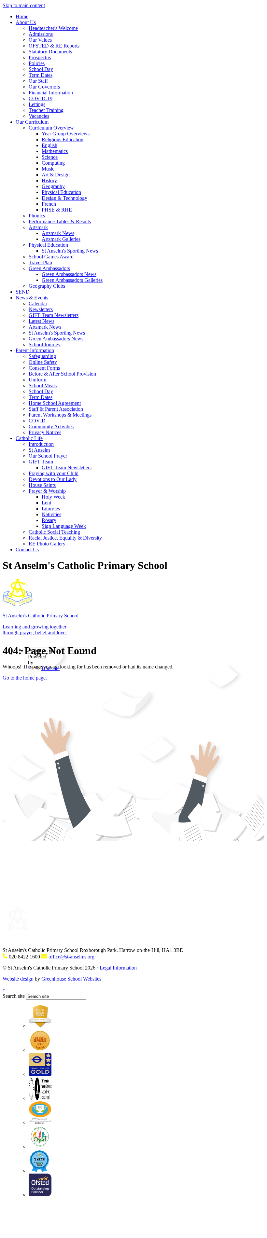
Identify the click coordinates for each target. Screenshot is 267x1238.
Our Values (40, 40)
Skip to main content (24, 5)
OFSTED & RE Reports (54, 45)
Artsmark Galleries (61, 239)
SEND (23, 292)
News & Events (32, 297)
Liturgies (51, 508)
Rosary (49, 520)
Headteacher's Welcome (53, 28)
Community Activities (51, 426)
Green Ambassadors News (69, 274)
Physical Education (61, 192)
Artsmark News (58, 233)
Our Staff (38, 81)
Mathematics (55, 151)
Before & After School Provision (62, 374)
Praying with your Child (53, 473)
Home (22, 16)
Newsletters (41, 309)
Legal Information (118, 967)
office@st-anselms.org (70, 956)
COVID (37, 420)
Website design (18, 979)
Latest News (41, 321)
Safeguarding (42, 356)
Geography (53, 186)
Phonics (37, 215)
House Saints (42, 485)
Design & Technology (64, 198)
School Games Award (51, 256)
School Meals (43, 385)
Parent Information (35, 350)
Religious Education (62, 139)
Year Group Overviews (66, 133)
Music (48, 169)
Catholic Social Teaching (54, 532)
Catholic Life (29, 438)
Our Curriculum (32, 122)
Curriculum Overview (51, 128)
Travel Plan (40, 262)
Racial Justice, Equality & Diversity (65, 538)
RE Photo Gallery (47, 543)
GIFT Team (41, 461)
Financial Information (51, 92)
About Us (26, 22)
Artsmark (38, 227)
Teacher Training (46, 110)
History (49, 180)
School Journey (45, 344)
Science (50, 157)
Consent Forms (44, 368)
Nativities (51, 514)
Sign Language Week (64, 526)
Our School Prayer (48, 456)
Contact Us (27, 549)
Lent (46, 502)
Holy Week (53, 497)
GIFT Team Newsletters (53, 315)
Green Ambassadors (49, 268)
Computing (53, 163)
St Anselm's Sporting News (70, 251)
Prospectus (40, 57)
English (49, 145)
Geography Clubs (47, 286)
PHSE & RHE (57, 210)
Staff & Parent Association (56, 409)
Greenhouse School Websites (71, 979)
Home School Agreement (55, 403)
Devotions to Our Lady (53, 479)
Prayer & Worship (47, 491)
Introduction (41, 444)
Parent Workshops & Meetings (60, 415)
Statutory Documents (50, 51)
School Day (41, 69)
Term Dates (40, 75)
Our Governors (44, 86)
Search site (14, 996)
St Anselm (39, 450)
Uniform (37, 379)
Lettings (37, 104)
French (49, 204)
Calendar (38, 303)
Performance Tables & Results (60, 221)
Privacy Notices (45, 432)
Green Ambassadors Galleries (72, 280)
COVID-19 (40, 98)
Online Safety (43, 362)
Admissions (41, 34)
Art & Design (56, 174)
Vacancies (39, 116)
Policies (37, 63)
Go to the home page (24, 678)
